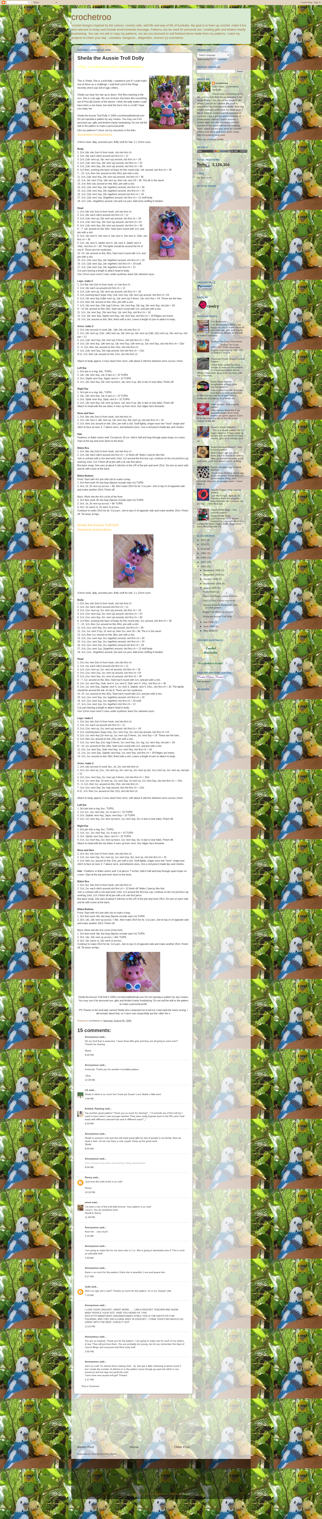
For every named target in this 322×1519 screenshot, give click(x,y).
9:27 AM (89, 1276)
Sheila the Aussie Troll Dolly (217, 616)
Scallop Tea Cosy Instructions (226, 341)
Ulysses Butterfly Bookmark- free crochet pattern (220, 606)
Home (134, 1447)
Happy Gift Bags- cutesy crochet (220, 596)
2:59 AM (89, 1258)
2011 (203, 544)
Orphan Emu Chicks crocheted (219, 600)
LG (86, 1090)
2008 (204, 557)
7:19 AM (89, 1295)
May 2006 (209, 631)
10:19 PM (90, 1192)
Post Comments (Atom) (104, 1454)
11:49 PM (90, 1217)
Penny (88, 1177)
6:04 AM (89, 1123)
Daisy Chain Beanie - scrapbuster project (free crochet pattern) (224, 384)
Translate (222, 59)
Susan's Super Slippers (223, 427)
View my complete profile (210, 139)
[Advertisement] (133, 1419)
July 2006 (208, 622)
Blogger (186, 1494)
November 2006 (212, 574)
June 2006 (209, 626)
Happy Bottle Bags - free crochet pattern (224, 511)
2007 (204, 562)
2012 (204, 540)
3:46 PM (89, 1351)
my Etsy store (204, 177)
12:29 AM (90, 1080)
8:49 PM (89, 1055)
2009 (204, 553)
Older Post (182, 1447)
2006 (204, 566)
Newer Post (85, 1447)
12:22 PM (90, 1326)
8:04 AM (89, 1148)
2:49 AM (89, 1098)
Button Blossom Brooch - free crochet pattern (226, 448)
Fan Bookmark (218, 321)
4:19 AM (89, 1236)
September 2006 (212, 583)
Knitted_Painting (94, 1108)
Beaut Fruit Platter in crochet (218, 612)
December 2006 (212, 570)
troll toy (177, 1113)
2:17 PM (89, 1379)
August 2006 (210, 588)
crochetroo (91, 17)
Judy (88, 1286)
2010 (204, 549)
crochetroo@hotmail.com (130, 115)
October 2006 (211, 579)
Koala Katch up (211, 592)
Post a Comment (90, 1386)
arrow (88, 1202)
